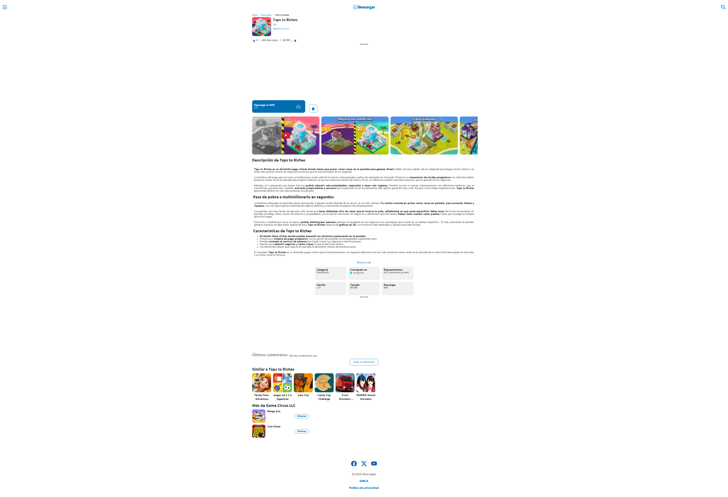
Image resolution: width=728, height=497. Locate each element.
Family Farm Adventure (261, 397)
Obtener (302, 416)
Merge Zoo (273, 411)
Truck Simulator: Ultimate (345, 397)
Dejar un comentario (364, 362)
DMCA (364, 481)
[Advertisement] (364, 71)
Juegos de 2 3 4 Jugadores (282, 397)
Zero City (303, 395)
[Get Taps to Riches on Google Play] (357, 273)
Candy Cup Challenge (324, 397)
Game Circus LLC (281, 29)
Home (254, 15)
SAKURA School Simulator (365, 397)
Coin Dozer (274, 426)
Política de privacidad (364, 487)
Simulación (266, 15)
